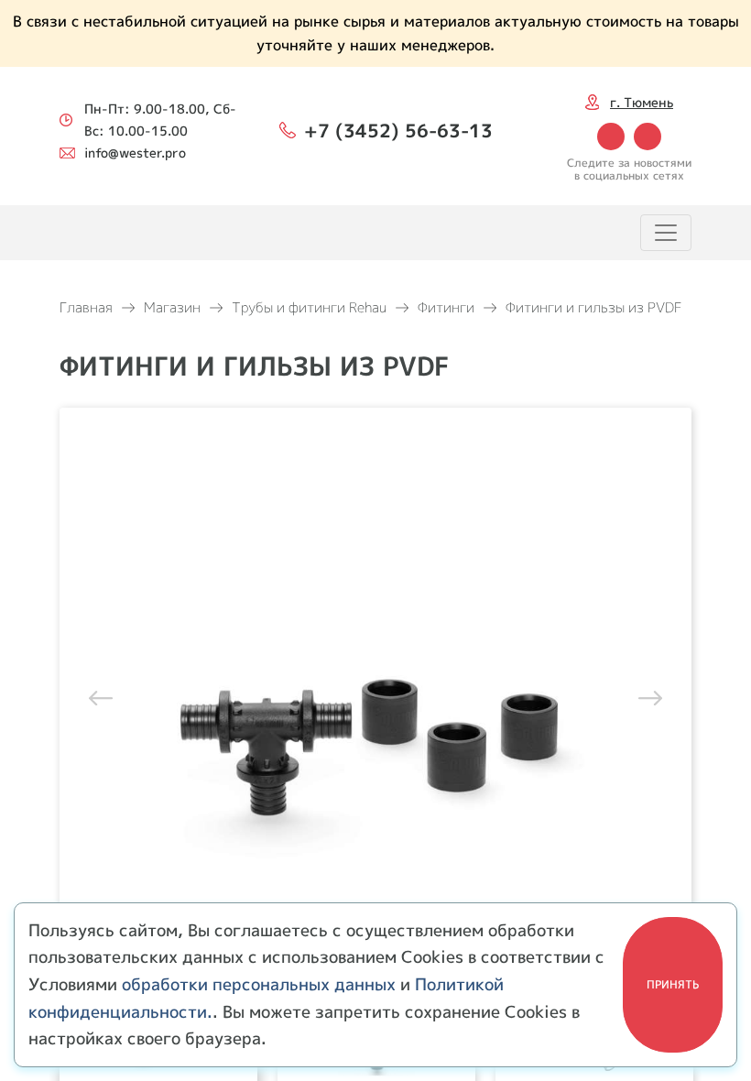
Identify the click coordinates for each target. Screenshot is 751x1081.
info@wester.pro (135, 152)
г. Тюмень (641, 102)
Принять (673, 984)
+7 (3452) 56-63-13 (398, 130)
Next (645, 696)
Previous (105, 696)
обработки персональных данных (259, 984)
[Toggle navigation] (665, 232)
